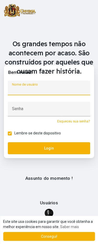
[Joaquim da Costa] (49, 213)
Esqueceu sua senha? (73, 121)
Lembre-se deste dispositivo (37, 133)
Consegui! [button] (49, 236)
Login (49, 148)
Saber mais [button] (69, 227)
